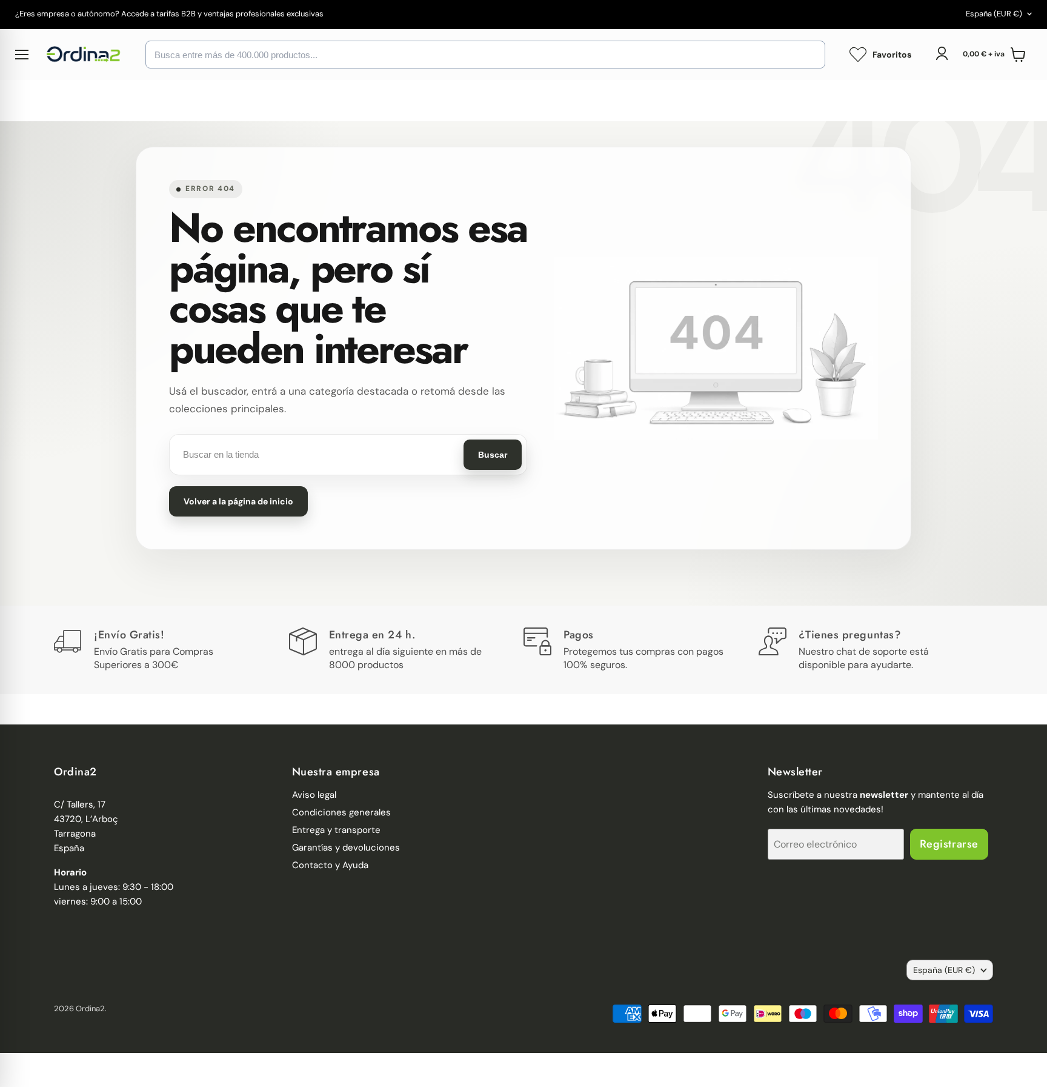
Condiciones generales (341, 812)
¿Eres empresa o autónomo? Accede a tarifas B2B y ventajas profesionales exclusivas (169, 14)
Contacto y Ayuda (330, 865)
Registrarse (949, 844)
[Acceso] (942, 53)
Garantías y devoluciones (346, 847)
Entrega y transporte (336, 830)
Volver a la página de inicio (238, 501)
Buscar (492, 455)
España (994, 13)
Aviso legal (314, 795)
